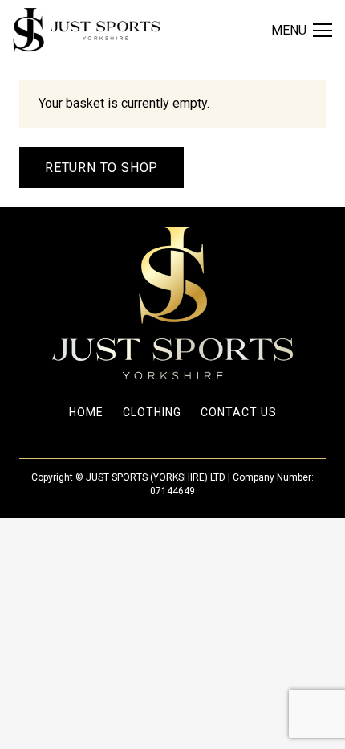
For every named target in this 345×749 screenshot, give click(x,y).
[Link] (86, 30)
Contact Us (239, 412)
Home (86, 412)
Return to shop (101, 167)
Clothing (152, 412)
